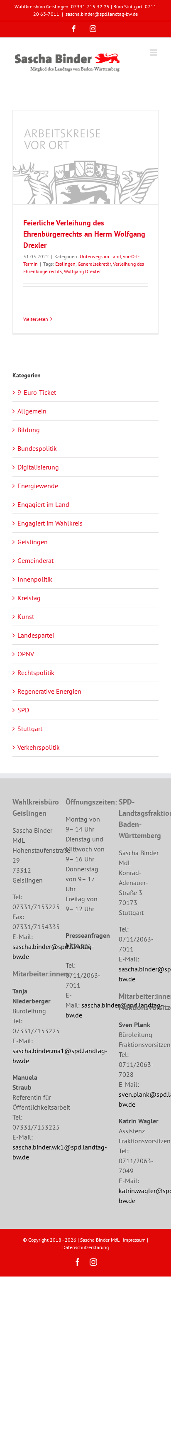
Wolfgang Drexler (82, 271)
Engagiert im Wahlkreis (50, 523)
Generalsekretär (94, 264)
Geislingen (32, 542)
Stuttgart (29, 728)
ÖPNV (25, 654)
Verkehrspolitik (38, 747)
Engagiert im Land (43, 504)
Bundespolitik (37, 448)
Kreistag (29, 598)
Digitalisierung (38, 467)
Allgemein (31, 411)
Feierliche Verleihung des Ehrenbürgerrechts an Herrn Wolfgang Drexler (84, 234)
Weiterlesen (35, 319)
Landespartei (35, 635)
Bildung (28, 430)
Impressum (134, 1240)
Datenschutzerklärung (85, 1247)
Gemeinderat (35, 560)
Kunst (25, 616)
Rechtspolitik (35, 672)
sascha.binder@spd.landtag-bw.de (102, 14)
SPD (23, 710)
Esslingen (65, 264)
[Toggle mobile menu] (154, 52)
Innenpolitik (34, 579)
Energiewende (37, 486)
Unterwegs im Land (100, 256)
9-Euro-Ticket (36, 392)
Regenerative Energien (49, 691)
